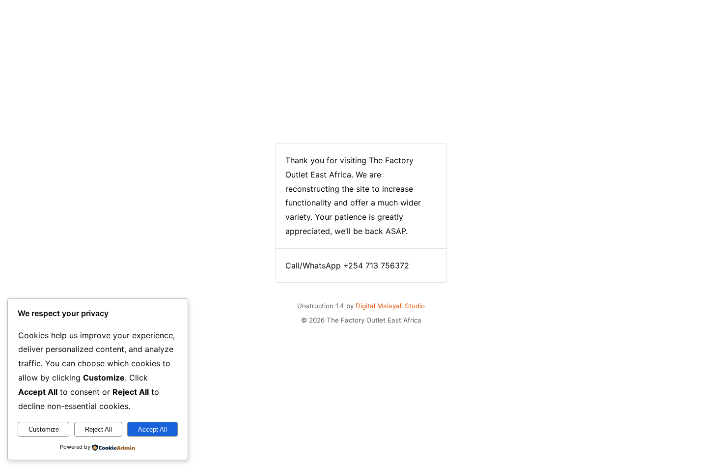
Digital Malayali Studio (390, 306)
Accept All (152, 429)
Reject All (98, 429)
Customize (43, 429)
